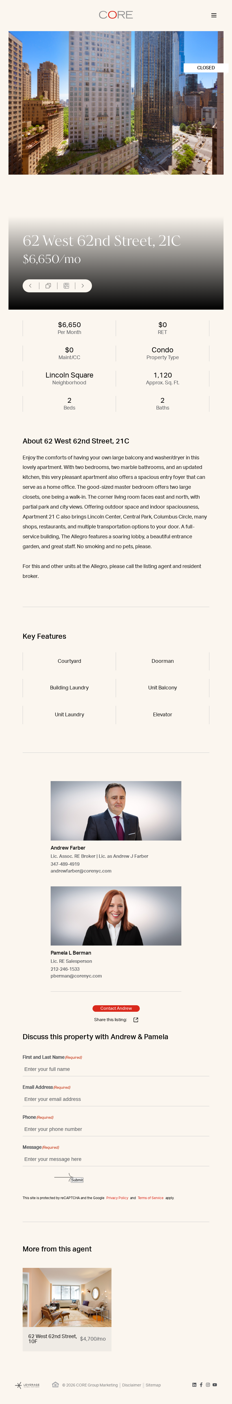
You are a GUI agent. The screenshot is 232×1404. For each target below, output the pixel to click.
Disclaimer (131, 1385)
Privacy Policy (117, 1198)
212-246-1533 (65, 969)
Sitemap (153, 1385)
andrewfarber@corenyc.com (81, 871)
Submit (77, 1180)
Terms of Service (151, 1198)
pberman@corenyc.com (76, 976)
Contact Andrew (116, 1008)
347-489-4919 (65, 864)
